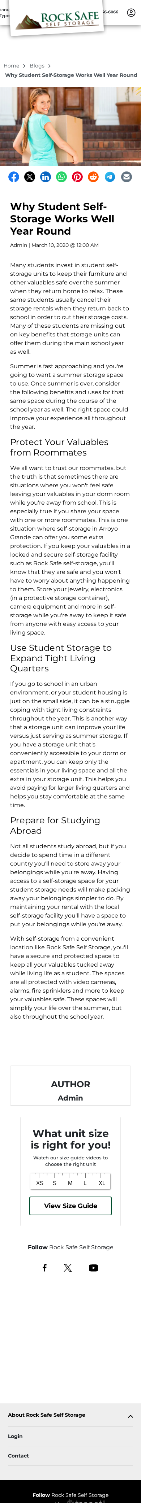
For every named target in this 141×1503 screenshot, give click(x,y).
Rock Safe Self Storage (70, 1495)
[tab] (70, 1416)
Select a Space (70, 1047)
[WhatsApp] (61, 177)
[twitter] (68, 1267)
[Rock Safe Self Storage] (56, 22)
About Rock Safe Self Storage (46, 1415)
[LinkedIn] (46, 177)
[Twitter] (30, 177)
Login (15, 1436)
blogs (38, 65)
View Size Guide (70, 1206)
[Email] (126, 177)
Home (12, 65)
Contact (18, 1455)
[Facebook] (14, 177)
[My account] (131, 12)
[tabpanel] (70, 1416)
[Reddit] (93, 177)
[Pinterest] (77, 177)
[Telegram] (110, 177)
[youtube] (93, 1267)
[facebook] (45, 1267)
